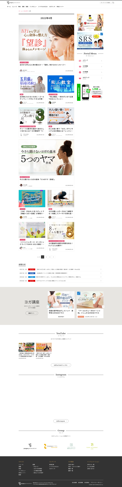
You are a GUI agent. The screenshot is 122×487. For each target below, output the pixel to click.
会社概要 (74, 482)
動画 (27, 6)
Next (103, 306)
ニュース (14, 6)
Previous (48, 306)
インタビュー (33, 6)
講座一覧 (70, 468)
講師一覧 (70, 470)
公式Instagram (60, 421)
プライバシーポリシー (97, 482)
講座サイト (31, 313)
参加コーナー (60, 6)
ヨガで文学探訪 (38, 468)
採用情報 (80, 482)
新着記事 (51, 464)
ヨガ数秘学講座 (38, 470)
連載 (23, 6)
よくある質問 (90, 466)
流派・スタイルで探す (74, 466)
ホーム (9, 6)
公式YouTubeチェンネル (60, 365)
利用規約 (86, 482)
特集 (19, 6)
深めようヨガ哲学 (38, 473)
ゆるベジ (36, 466)
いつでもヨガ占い (43, 6)
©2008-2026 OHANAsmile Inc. (96, 484)
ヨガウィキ (52, 6)
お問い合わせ (90, 468)
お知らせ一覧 (90, 464)
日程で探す (71, 464)
